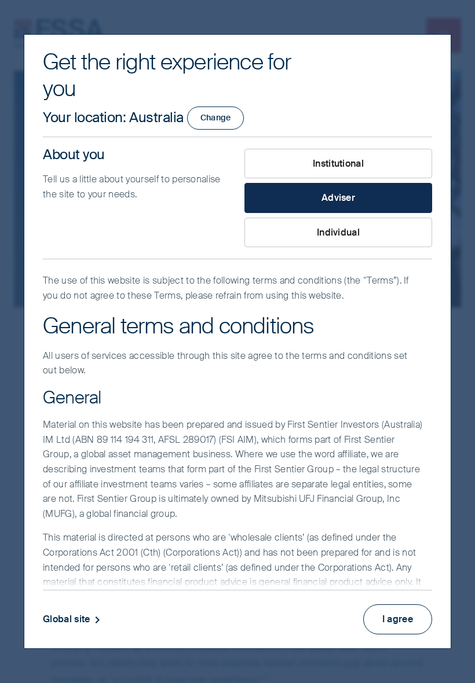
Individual (338, 232)
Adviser (338, 198)
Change (215, 117)
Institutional (338, 163)
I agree (397, 619)
